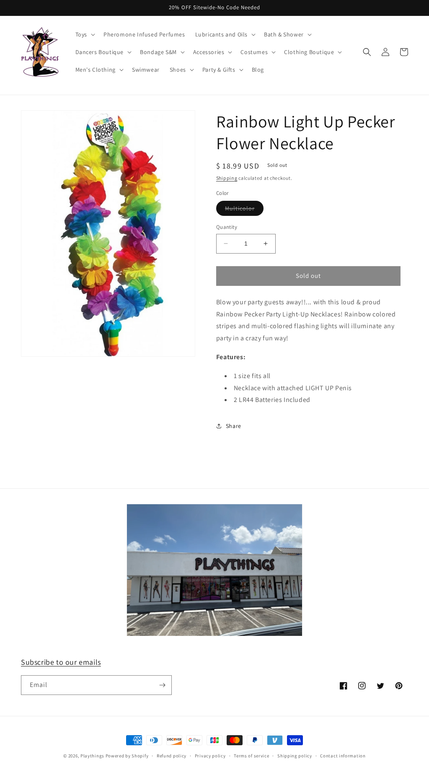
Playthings (92, 756)
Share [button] (233, 426)
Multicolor (244, 210)
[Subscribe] (162, 685)
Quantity (226, 227)
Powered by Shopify (127, 756)
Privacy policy (210, 756)
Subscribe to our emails (61, 662)
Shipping (227, 178)
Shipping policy (294, 756)
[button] (84, 34)
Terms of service (251, 756)
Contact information (342, 756)
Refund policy (171, 756)
